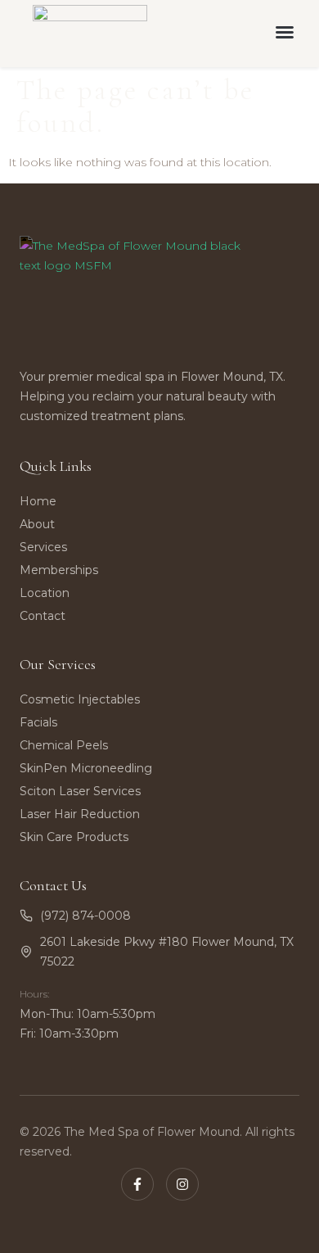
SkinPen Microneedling (86, 768)
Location (45, 593)
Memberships (59, 570)
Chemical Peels (64, 745)
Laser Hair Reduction (80, 814)
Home (38, 501)
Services (43, 547)
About (37, 524)
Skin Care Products (74, 837)
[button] (284, 32)
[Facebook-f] (137, 1184)
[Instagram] (182, 1184)
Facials (38, 722)
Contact (42, 615)
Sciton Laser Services (80, 791)
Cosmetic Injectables (80, 699)
